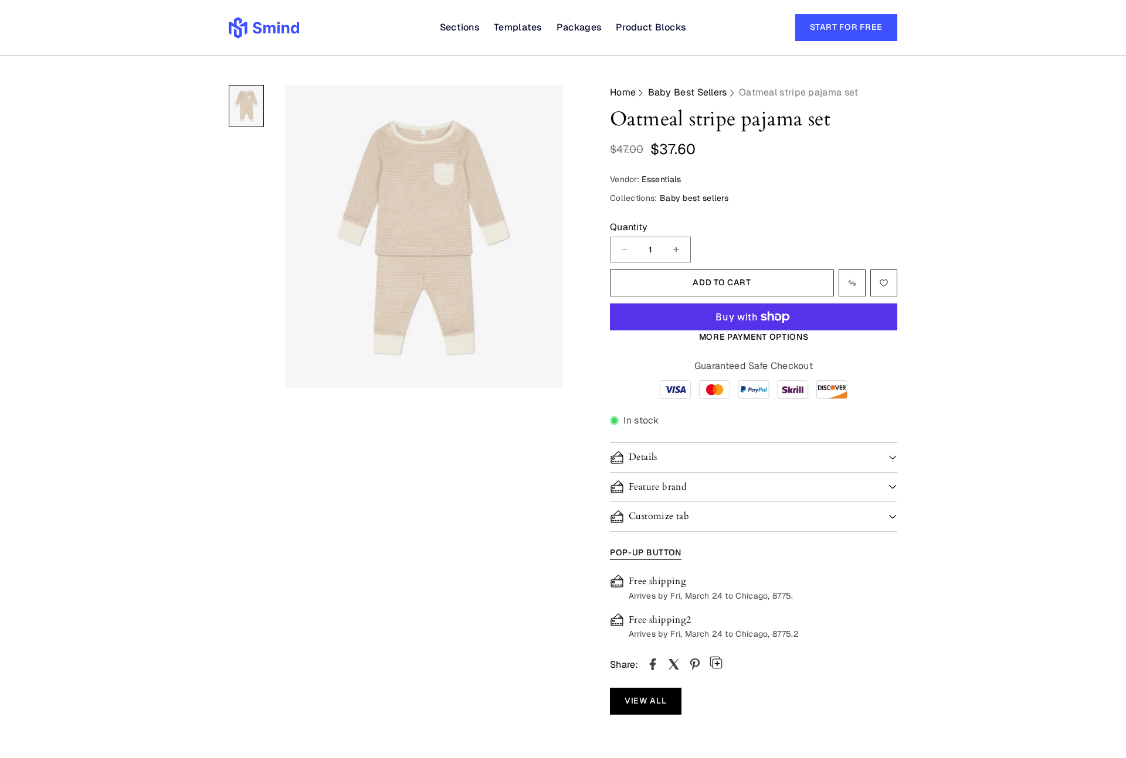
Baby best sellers (694, 198)
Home (623, 92)
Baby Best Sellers (687, 92)
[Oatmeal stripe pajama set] (653, 664)
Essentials (661, 179)
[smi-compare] (883, 282)
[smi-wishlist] (852, 282)
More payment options (754, 337)
